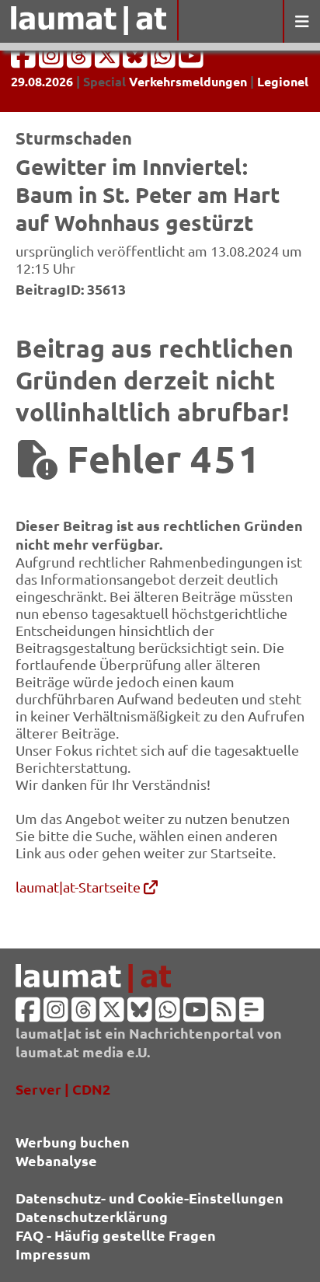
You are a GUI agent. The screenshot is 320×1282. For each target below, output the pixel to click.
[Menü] (301, 21)
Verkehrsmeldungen (188, 81)
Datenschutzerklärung (92, 1216)
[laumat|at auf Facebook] (25, 60)
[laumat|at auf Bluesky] (137, 60)
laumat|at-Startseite (80, 887)
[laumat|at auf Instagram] (53, 60)
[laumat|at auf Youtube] (191, 60)
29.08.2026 (42, 81)
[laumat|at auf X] (109, 60)
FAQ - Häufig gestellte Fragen (116, 1235)
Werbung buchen (73, 1142)
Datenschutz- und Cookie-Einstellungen (149, 1198)
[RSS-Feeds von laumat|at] (223, 1014)
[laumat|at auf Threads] (81, 60)
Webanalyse (56, 1160)
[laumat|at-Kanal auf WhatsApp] (165, 60)
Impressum (53, 1254)
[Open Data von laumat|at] (251, 1014)
